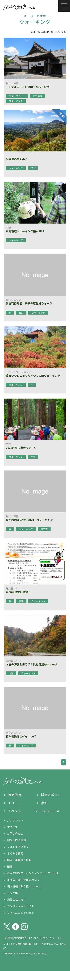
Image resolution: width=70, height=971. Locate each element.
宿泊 (44, 802)
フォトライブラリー (19, 847)
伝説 (33, 168)
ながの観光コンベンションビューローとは (33, 873)
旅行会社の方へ (16, 899)
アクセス (12, 827)
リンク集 (12, 893)
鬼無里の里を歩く (17, 159)
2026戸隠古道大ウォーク (21, 447)
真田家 (44, 529)
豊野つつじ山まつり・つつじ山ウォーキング (33, 375)
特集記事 (14, 794)
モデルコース (50, 810)
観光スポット (51, 794)
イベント (14, 810)
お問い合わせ (15, 833)
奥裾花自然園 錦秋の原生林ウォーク (29, 303)
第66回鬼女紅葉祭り (18, 592)
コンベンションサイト (20, 906)
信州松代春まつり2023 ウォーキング (29, 520)
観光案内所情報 (16, 840)
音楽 (21, 601)
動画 (10, 866)
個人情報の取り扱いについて (24, 886)
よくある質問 (15, 853)
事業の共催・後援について (23, 880)
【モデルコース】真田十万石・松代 (27, 86)
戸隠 (33, 456)
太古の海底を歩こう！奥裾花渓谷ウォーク (32, 664)
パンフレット (15, 820)
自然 (21, 312)
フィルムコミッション (20, 912)
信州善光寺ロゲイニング (21, 736)
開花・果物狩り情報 (19, 860)
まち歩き (37, 96)
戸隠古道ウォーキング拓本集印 (25, 231)
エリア (13, 802)
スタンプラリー (17, 96)
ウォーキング (16, 101)
